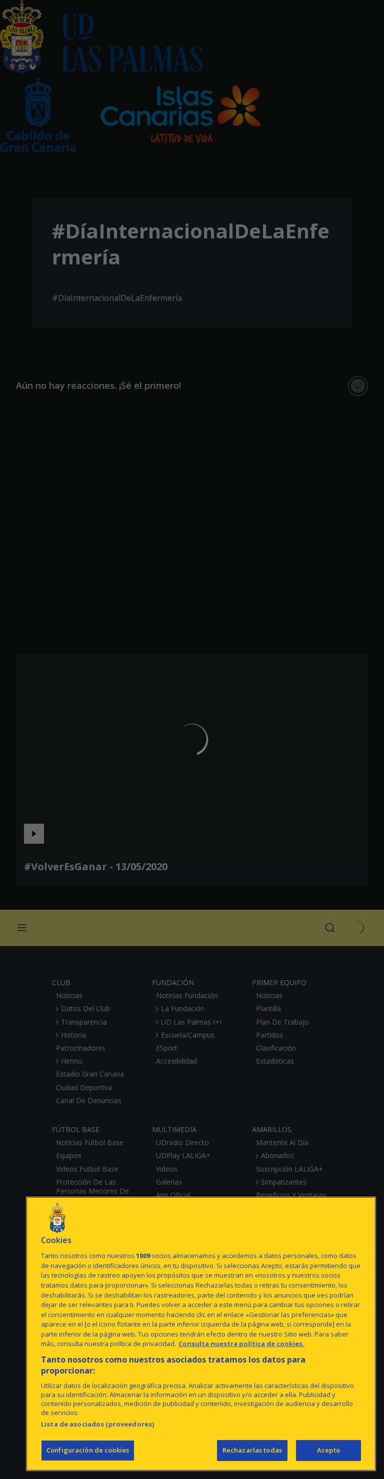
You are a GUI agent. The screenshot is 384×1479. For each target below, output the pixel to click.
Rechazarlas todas (252, 1450)
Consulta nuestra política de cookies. (241, 1343)
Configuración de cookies (87, 1450)
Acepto (328, 1450)
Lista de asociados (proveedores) (97, 1424)
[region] (201, 1334)
